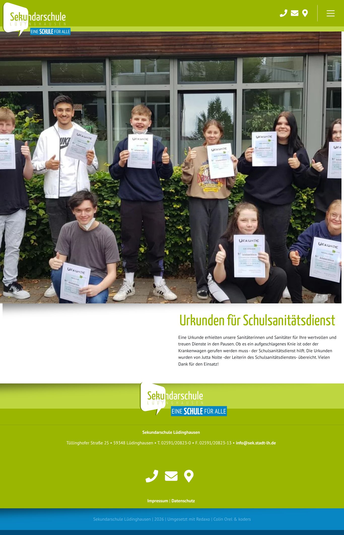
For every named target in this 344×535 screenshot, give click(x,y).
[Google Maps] (305, 12)
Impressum (157, 501)
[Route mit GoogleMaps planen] (190, 475)
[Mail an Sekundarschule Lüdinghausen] (295, 12)
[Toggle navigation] (330, 13)
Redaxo (203, 519)
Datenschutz (183, 501)
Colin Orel (223, 519)
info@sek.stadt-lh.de (256, 443)
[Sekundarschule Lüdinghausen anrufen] (284, 12)
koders (244, 519)
